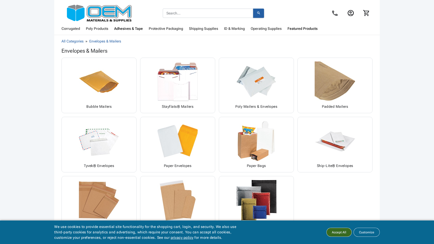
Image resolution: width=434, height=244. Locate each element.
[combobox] (208, 13)
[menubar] (217, 28)
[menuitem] (71, 28)
